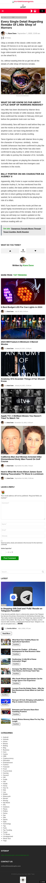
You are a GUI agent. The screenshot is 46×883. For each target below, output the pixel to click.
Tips (4, 826)
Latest (23, 7)
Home (5, 786)
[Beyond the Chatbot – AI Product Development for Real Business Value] (6, 652)
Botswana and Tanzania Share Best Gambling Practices (25, 710)
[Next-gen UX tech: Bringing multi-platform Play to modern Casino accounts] (6, 701)
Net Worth (6, 802)
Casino (5, 754)
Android (5, 737)
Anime (5, 741)
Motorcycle (6, 796)
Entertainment (8, 762)
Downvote (35, 250)
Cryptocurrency (8, 758)
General (6, 775)
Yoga (5, 840)
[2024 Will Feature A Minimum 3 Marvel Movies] (23, 327)
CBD (4, 756)
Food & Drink (7, 771)
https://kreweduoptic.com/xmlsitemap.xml (15, 855)
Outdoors (6, 807)
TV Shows (6, 834)
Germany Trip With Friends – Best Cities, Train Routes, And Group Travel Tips (27, 670)
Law (4, 792)
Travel (5, 832)
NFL (4, 805)
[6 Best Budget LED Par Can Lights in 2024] (23, 291)
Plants (5, 809)
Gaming (5, 773)
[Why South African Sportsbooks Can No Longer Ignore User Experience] (6, 681)
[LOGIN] (35, 11)
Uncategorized (8, 836)
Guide (5, 779)
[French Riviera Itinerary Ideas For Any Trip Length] (6, 721)
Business (6, 750)
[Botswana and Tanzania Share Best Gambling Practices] (6, 712)
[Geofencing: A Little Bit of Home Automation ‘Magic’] (6, 661)
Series (5, 813)
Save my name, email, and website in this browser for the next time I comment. (21, 543)
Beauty (5, 743)
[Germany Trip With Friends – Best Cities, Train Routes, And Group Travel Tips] (6, 671)
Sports (5, 819)
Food (5, 769)
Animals (5, 739)
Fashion (6, 764)
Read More (6, 633)
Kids (4, 790)
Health (5, 783)
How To (5, 788)
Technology (7, 824)
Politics (5, 811)
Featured (6, 767)
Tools (5, 828)
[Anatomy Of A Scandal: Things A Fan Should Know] (23, 364)
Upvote (10, 250)
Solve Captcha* (6, 548)
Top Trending (20, 275)
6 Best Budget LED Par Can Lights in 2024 (21, 307)
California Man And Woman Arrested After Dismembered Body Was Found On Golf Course (21, 459)
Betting (5, 745)
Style (4, 821)
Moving (5, 800)
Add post (42, 11)
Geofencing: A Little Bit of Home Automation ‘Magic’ (24, 660)
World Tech (7, 838)
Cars (4, 752)
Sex (4, 815)
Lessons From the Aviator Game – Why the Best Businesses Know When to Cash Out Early (28, 690)
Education (6, 760)
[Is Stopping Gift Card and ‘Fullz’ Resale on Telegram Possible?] (23, 594)
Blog (4, 605)
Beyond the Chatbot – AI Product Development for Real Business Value (26, 650)
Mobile (5, 794)
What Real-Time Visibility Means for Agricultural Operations (25, 641)
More (20, 624)
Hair (4, 781)
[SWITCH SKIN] (31, 11)
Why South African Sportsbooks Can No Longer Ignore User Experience (27, 679)
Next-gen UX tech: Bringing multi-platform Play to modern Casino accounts (28, 701)
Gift (4, 777)
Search (43, 572)
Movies (5, 798)
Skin (4, 817)
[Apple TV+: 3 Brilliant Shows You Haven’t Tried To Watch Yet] (23, 401)
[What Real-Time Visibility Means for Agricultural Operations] (6, 642)
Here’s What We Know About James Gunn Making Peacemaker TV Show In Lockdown (22, 473)
